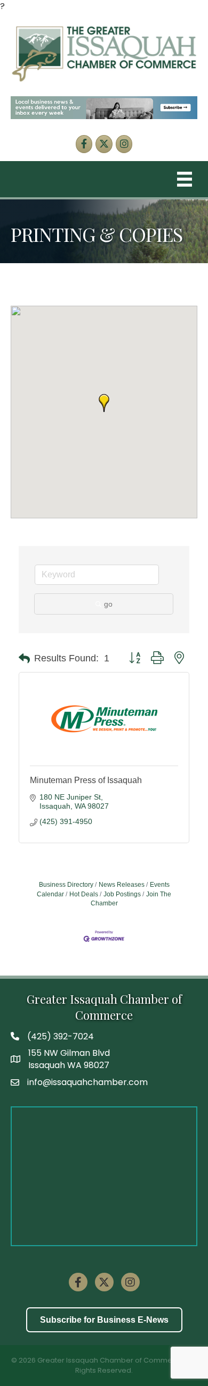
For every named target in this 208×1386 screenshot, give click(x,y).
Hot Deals (83, 894)
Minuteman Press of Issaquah (86, 780)
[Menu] (184, 179)
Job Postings (122, 894)
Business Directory (66, 884)
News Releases (122, 884)
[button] (104, 403)
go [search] (108, 604)
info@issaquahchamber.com (87, 1082)
